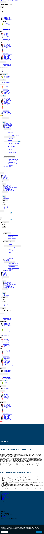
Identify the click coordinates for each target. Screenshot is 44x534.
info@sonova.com (5, 516)
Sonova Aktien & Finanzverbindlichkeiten (11, 141)
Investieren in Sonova (8, 124)
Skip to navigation (3, 0)
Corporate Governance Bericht (13, 159)
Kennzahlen (10, 140)
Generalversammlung (11, 162)
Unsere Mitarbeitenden (8, 207)
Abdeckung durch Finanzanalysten (14, 143)
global (3, 2)
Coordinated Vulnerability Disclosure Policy (9, 508)
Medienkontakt (6, 198)
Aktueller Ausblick (11, 138)
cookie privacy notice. (7, 529)
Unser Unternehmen (7, 185)
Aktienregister (10, 258)
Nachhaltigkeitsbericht (12, 133)
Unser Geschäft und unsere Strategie (10, 187)
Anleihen (9, 255)
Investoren (4, 118)
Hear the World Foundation (9, 190)
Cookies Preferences (4, 531)
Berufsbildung (6, 208)
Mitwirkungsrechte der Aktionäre (13, 163)
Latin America (2, 74)
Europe (1, 96)
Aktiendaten (10, 252)
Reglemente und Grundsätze (13, 160)
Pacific (1, 80)
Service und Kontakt (7, 166)
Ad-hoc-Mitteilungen (7, 126)
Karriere (4, 200)
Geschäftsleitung (7, 155)
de (2, 115)
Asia (1, 84)
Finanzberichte (10, 132)
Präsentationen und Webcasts (13, 130)
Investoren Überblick (7, 123)
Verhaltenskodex (5, 507)
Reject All (39, 531)
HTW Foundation (5, 177)
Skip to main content (9, 0)
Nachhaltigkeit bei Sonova (8, 189)
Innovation (4, 175)
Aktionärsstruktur (11, 165)
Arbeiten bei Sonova (7, 186)
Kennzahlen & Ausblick (8, 241)
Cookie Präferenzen (5, 506)
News (3, 192)
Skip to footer (16, 0)
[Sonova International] (5, 171)
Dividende (9, 144)
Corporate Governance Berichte (13, 135)
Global (1, 62)
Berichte (6, 129)
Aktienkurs (10, 149)
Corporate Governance (8, 157)
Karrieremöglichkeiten (8, 205)
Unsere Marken (4, 178)
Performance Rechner (11, 146)
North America (2, 67)
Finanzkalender (6, 127)
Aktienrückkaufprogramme (12, 152)
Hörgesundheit (4, 176)
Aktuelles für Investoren (8, 125)
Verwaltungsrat (6, 259)
